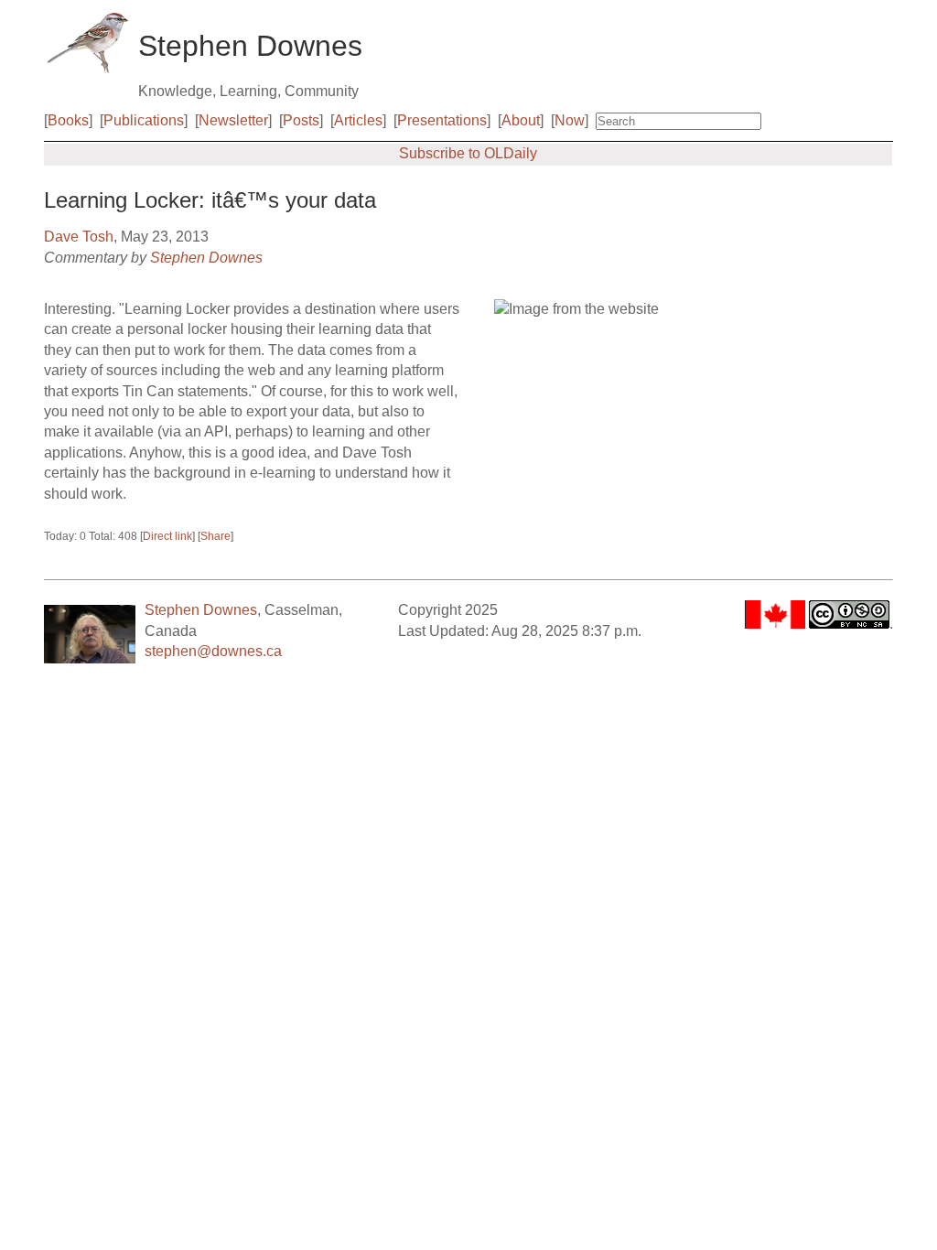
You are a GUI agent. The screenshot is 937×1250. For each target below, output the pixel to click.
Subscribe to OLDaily (468, 153)
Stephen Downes (206, 257)
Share (215, 536)
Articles (358, 120)
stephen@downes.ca (213, 651)
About (520, 120)
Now (570, 120)
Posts (301, 120)
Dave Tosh (78, 236)
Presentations (442, 120)
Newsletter (233, 120)
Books (68, 120)
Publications (143, 120)
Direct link (167, 536)
